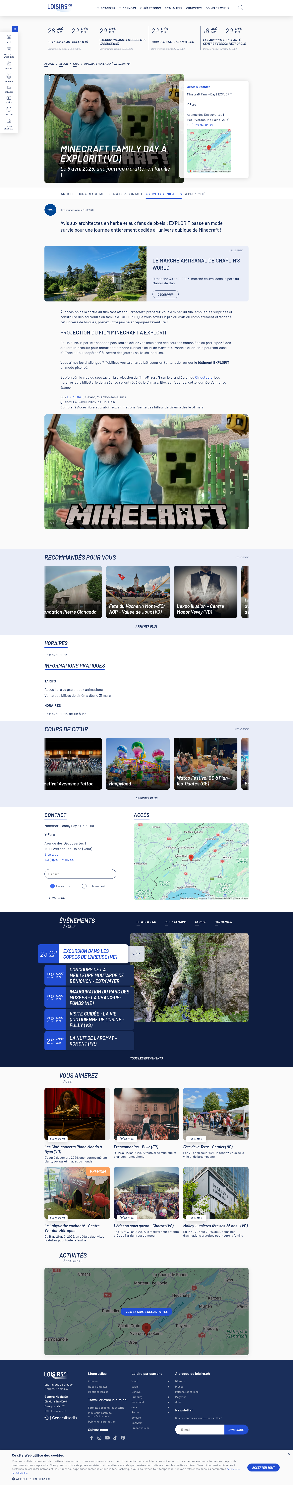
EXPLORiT (75, 397)
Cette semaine (176, 922)
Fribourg (137, 1397)
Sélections (152, 8)
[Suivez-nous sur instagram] (99, 1438)
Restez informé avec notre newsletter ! (198, 1418)
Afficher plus (146, 626)
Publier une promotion (102, 1421)
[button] (126, 1479)
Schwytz (137, 1422)
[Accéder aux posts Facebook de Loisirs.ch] (91, 1438)
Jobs (178, 1402)
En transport (96, 886)
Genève (136, 1391)
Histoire (180, 1381)
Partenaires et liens (187, 1391)
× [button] (288, 1454)
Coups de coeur (217, 8)
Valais (135, 1386)
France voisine (140, 1428)
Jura (134, 1407)
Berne (135, 1412)
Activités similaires (164, 193)
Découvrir (165, 294)
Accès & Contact (128, 193)
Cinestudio (203, 377)
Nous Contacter (97, 1386)
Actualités (173, 8)
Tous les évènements (146, 1058)
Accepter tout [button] (263, 1467)
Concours (194, 8)
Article (68, 193)
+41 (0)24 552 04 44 (200, 124)
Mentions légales (98, 1391)
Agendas (129, 8)
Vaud (76, 63)
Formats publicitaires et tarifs (106, 1407)
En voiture (63, 886)
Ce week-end (146, 922)
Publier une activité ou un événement (100, 1414)
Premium (98, 1171)
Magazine (180, 1397)
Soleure (136, 1417)
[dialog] (146, 1467)
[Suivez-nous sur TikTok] (115, 1438)
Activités (108, 8)
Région (63, 63)
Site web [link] (51, 854)
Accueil (49, 63)
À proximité (195, 193)
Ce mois (200, 922)
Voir (136, 954)
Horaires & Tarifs (94, 193)
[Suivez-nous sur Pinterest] (123, 1438)
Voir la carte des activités (147, 1311)
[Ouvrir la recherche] (241, 7)
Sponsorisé (236, 250)
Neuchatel (138, 1402)
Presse (179, 1386)
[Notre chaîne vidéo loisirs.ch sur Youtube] (107, 1438)
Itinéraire (57, 897)
